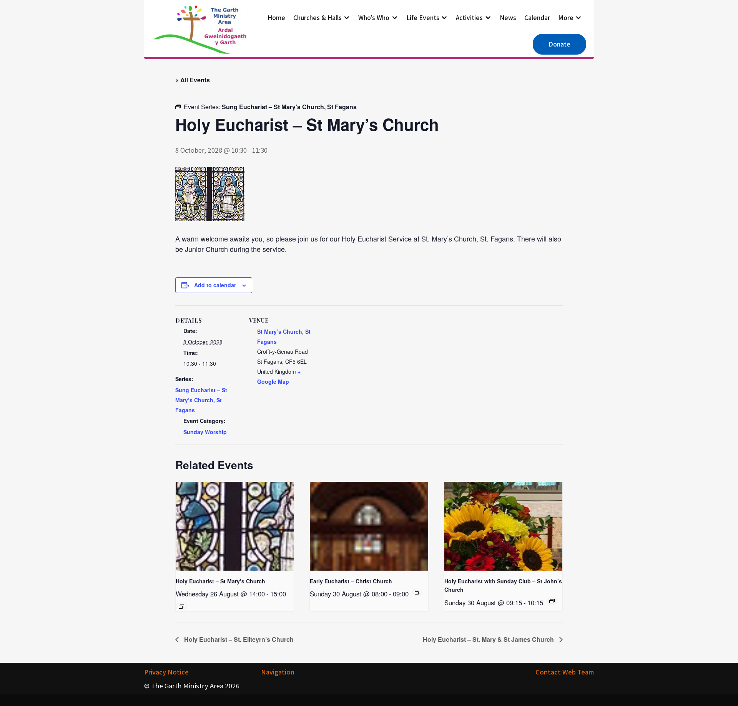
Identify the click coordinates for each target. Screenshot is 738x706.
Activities (469, 17)
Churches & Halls (317, 17)
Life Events (422, 17)
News (508, 17)
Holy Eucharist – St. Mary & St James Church (489, 639)
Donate (559, 44)
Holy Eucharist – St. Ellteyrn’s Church (238, 639)
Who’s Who (373, 17)
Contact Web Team (564, 671)
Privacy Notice (166, 671)
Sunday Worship (205, 432)
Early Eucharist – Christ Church (351, 581)
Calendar (537, 17)
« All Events (192, 79)
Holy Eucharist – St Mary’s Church (220, 581)
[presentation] (235, 526)
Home (276, 17)
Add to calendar (215, 285)
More (565, 17)
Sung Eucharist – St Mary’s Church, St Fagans (201, 400)
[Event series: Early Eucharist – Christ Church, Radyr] (417, 592)
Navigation (277, 671)
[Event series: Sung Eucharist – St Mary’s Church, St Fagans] (181, 606)
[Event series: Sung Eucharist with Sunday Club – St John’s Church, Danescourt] (552, 601)
